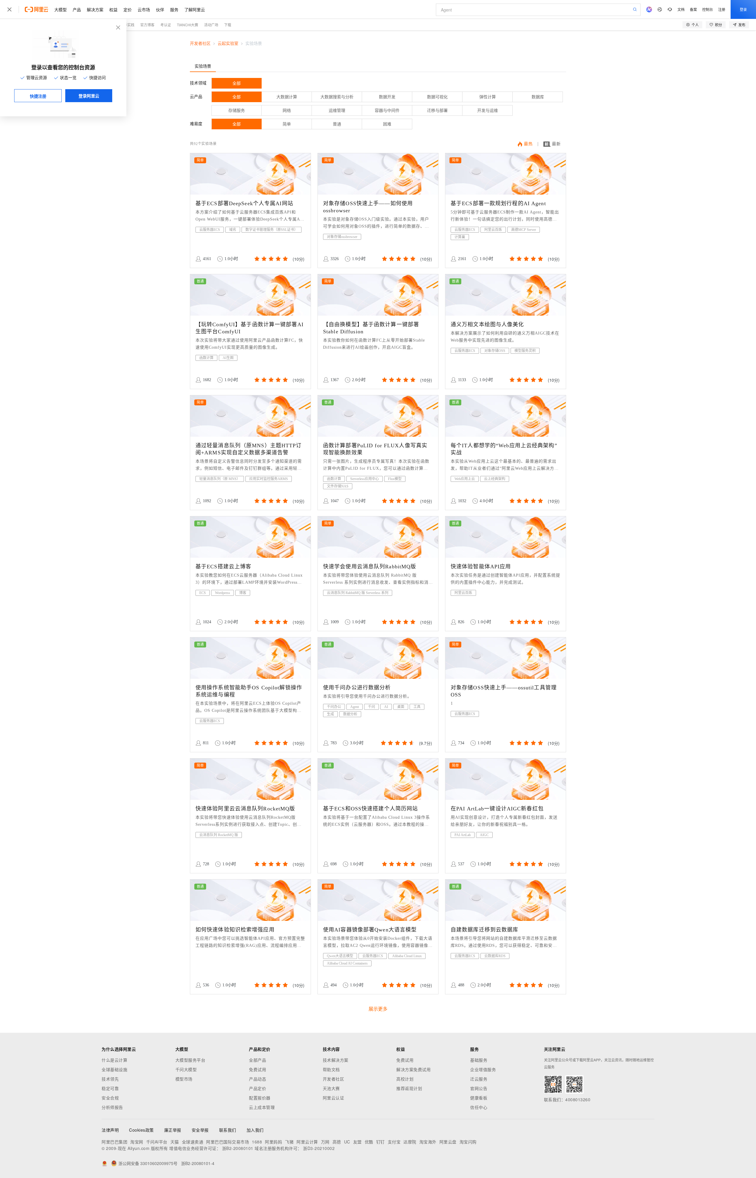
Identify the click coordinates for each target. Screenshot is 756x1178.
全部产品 (257, 1060)
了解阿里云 (194, 9)
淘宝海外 (427, 1142)
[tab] (203, 66)
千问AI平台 (156, 1142)
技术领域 (198, 83)
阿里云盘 (448, 1142)
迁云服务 (478, 1079)
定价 (127, 9)
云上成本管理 (262, 1107)
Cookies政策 (141, 1130)
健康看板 (478, 1098)
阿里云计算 (307, 1142)
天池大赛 (331, 1088)
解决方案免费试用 (413, 1069)
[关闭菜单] (9, 9)
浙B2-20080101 (237, 1148)
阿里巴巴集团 (114, 1142)
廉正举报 (172, 1130)
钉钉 (380, 1142)
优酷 (369, 1142)
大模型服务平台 (190, 1060)
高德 (337, 1142)
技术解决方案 (335, 1060)
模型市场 (184, 1079)
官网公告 (478, 1088)
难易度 (196, 124)
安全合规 (110, 1098)
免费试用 (257, 1069)
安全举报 (200, 1130)
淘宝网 (136, 1142)
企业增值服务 (483, 1069)
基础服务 (478, 1060)
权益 (113, 9)
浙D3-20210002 (319, 1148)
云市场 (144, 9)
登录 (743, 9)
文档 (681, 9)
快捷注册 (38, 96)
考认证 (165, 24)
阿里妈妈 (273, 1142)
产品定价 (257, 1088)
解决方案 (95, 9)
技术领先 (110, 1079)
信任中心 (478, 1107)
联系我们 (227, 1130)
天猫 (174, 1142)
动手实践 (127, 24)
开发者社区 (200, 43)
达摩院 (409, 1142)
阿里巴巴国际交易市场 (227, 1142)
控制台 (707, 9)
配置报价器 (260, 1098)
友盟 (357, 1142)
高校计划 (404, 1079)
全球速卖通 (192, 1142)
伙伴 (160, 9)
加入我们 (255, 1130)
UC (347, 1142)
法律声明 (110, 1130)
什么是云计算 (114, 1060)
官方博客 (147, 24)
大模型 (60, 9)
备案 (693, 9)
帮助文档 (331, 1069)
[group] (270, 259)
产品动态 (257, 1079)
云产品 (196, 96)
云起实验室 (228, 43)
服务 (174, 9)
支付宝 (394, 1142)
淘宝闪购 (468, 1142)
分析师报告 (112, 1107)
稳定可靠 (110, 1088)
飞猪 (289, 1142)
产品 (77, 9)
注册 (721, 9)
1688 (257, 1142)
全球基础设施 (114, 1069)
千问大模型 (186, 1069)
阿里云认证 (333, 1098)
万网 (325, 1142)
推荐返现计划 (409, 1088)
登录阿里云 (89, 96)
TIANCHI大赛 (187, 24)
